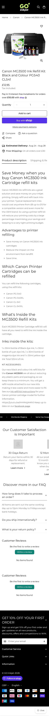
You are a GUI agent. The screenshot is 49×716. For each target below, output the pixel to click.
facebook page (22, 406)
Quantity (6, 105)
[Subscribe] (44, 641)
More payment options (25, 127)
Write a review (24, 552)
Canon (16, 17)
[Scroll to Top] (44, 702)
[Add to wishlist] (41, 26)
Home (5, 17)
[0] (44, 7)
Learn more (17, 468)
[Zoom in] (41, 60)
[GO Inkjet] (24, 7)
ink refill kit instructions (22, 391)
